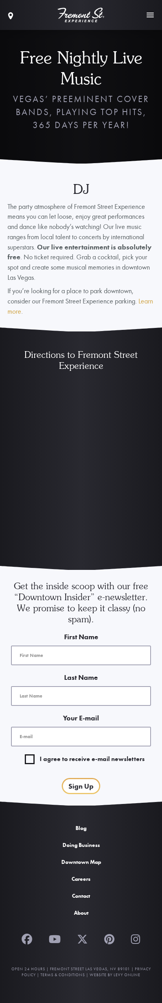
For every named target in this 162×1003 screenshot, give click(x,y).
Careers (81, 878)
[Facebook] (27, 938)
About (81, 912)
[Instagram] (135, 938)
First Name (81, 636)
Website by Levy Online (115, 974)
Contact (81, 895)
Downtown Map (81, 861)
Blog (81, 828)
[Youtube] (55, 938)
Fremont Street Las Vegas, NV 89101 (90, 968)
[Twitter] (82, 938)
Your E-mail (81, 717)
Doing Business (81, 845)
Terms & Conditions (62, 974)
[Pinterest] (109, 938)
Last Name (81, 677)
